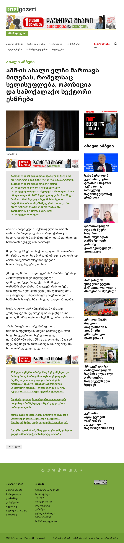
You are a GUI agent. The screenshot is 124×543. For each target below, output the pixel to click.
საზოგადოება (36, 44)
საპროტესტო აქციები (42, 496)
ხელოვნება (15, 49)
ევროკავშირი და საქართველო (45, 515)
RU (95, 47)
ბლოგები (58, 49)
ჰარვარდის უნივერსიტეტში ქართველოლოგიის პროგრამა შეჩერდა (100, 285)
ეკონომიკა (55, 44)
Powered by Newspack (34, 538)
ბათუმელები (102, 43)
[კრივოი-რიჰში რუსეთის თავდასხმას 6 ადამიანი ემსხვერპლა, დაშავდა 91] (101, 307)
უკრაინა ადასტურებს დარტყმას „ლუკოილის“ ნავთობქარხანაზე (99, 420)
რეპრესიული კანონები (42, 507)
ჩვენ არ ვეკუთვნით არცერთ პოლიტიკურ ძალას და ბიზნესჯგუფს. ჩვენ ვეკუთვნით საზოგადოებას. (38, 403)
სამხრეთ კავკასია (37, 49)
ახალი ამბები (14, 44)
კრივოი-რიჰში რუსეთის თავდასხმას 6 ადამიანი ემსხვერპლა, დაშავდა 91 (96, 328)
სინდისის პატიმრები (47, 489)
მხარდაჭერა (17, 33)
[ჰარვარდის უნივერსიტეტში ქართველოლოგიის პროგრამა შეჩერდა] (101, 268)
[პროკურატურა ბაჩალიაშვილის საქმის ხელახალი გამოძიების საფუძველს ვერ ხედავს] (101, 354)
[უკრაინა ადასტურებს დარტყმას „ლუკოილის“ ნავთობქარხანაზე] (101, 401)
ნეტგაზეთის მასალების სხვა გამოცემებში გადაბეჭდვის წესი (85, 538)
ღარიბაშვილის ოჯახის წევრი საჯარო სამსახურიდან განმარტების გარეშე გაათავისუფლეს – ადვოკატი (99, 238)
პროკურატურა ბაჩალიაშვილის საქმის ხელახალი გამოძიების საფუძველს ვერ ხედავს (99, 375)
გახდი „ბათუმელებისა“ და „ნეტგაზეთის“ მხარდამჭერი (39, 418)
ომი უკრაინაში (43, 501)
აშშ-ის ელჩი (14, 446)
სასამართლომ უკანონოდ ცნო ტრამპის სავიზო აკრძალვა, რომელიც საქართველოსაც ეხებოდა (98, 186)
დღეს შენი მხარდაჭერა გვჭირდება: (35, 414)
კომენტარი (73, 44)
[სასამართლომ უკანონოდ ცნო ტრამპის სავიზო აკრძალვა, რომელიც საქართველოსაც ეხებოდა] (101, 163)
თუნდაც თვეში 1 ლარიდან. (50, 422)
